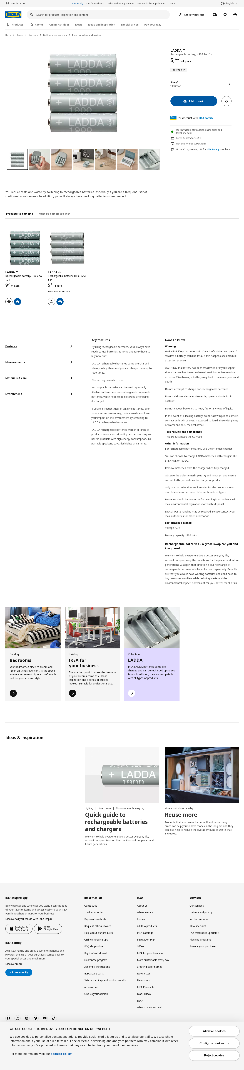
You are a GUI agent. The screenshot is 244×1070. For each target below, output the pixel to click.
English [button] (230, 3)
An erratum (91, 987)
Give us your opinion (96, 994)
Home (8, 35)
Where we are (145, 912)
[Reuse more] (202, 775)
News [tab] (78, 24)
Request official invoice (97, 926)
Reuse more (181, 814)
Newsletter (143, 973)
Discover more (14, 964)
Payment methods (95, 919)
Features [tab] (11, 346)
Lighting (89, 808)
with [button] (195, 118)
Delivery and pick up (201, 912)
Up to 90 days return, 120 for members (203, 149)
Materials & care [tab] (16, 378)
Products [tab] (17, 24)
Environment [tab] (13, 394)
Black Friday (144, 994)
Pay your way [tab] (152, 24)
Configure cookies (212, 1043)
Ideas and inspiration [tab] (101, 24)
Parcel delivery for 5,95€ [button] (188, 137)
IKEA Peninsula (145, 987)
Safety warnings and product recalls (105, 980)
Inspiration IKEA (146, 939)
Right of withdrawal (95, 953)
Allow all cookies (214, 1031)
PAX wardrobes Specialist (204, 932)
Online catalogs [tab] (59, 24)
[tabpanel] (165, 466)
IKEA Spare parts (94, 973)
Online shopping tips (96, 939)
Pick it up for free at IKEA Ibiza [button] (191, 143)
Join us (141, 919)
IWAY (140, 1000)
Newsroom (143, 980)
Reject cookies (214, 1055)
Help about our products (98, 932)
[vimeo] (36, 1018)
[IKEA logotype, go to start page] (13, 14)
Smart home (104, 808)
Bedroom (33, 35)
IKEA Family (77, 3)
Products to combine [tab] (19, 213)
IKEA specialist (198, 926)
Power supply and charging (86, 35)
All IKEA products (147, 926)
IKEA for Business (95, 3)
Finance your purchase (203, 946)
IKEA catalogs (145, 932)
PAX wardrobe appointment (152, 3)
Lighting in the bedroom (55, 35)
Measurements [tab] (15, 362)
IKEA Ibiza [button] (16, 3)
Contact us (90, 905)
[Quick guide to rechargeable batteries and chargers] (122, 775)
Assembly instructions (97, 966)
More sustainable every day (130, 808)
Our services (197, 905)
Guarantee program (95, 960)
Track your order (93, 912)
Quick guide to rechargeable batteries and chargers (116, 822)
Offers (140, 946)
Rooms (20, 35)
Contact (172, 3)
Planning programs (200, 939)
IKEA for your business (150, 953)
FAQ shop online (93, 946)
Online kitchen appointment (121, 3)
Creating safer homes (149, 966)
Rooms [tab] (39, 24)
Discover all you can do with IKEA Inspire (29, 919)
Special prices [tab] (130, 24)
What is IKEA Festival (149, 1007)
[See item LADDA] (24, 248)
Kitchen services (199, 919)
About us (142, 905)
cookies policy (61, 1053)
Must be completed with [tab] (54, 213)
